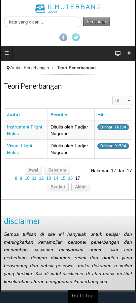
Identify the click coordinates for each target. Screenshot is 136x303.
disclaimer (22, 222)
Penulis (59, 114)
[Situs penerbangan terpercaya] (68, 8)
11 (34, 178)
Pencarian (96, 21)
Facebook (63, 37)
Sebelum (57, 170)
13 (48, 178)
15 (63, 178)
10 (27, 178)
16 (70, 178)
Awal (33, 170)
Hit (100, 114)
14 (55, 178)
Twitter (76, 37)
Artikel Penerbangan (29, 68)
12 (41, 178)
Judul (13, 114)
